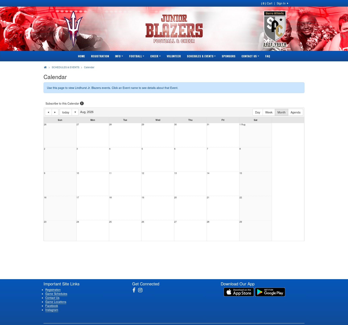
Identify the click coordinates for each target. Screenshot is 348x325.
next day (55, 112)
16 (45, 197)
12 (143, 173)
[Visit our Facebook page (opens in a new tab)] (135, 290)
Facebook (51, 306)
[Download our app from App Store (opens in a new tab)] (239, 292)
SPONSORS (228, 56)
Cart (266, 3)
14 (208, 173)
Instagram (51, 310)
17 (78, 197)
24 (78, 222)
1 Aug (242, 124)
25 (110, 222)
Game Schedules (56, 294)
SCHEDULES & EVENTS (200, 56)
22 (240, 197)
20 (175, 197)
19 (143, 197)
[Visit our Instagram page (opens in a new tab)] (141, 290)
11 (110, 173)
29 (143, 124)
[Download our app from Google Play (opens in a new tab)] (270, 292)
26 (45, 124)
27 (78, 124)
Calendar (89, 67)
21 (208, 197)
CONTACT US (249, 56)
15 (240, 173)
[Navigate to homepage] (45, 67)
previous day (48, 112)
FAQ (267, 56)
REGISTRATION (100, 56)
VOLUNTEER (174, 56)
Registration (53, 290)
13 (175, 173)
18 (110, 197)
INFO (118, 56)
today (65, 112)
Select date (75, 112)
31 (208, 124)
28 (110, 124)
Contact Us (52, 298)
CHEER (154, 56)
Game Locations (55, 302)
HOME (81, 56)
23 (45, 222)
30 (175, 124)
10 (78, 173)
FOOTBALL (135, 56)
